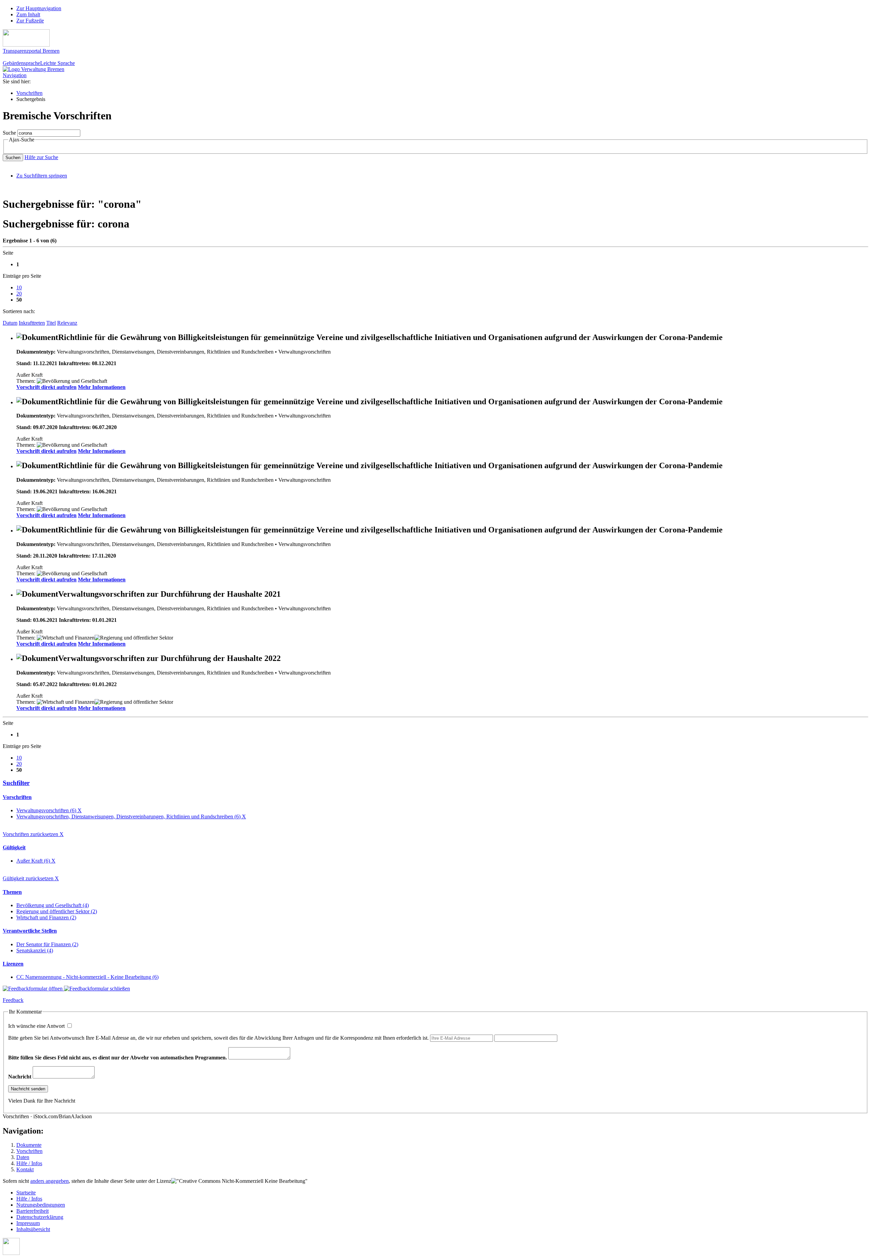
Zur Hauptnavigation (38, 8)
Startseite (26, 1192)
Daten (22, 1157)
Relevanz (67, 323)
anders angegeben (49, 1181)
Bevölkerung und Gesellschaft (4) (52, 905)
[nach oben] (11, 1253)
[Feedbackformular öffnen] (33, 988)
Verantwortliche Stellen (30, 931)
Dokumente (29, 1145)
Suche (9, 133)
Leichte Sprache (57, 63)
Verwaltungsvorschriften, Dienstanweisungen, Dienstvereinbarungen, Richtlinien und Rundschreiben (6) (131, 816)
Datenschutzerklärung (39, 1217)
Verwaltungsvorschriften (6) (49, 810)
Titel (51, 323)
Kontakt (25, 1169)
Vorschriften (29, 93)
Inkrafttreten (32, 323)
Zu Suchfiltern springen (41, 175)
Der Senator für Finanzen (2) (47, 944)
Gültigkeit (14, 847)
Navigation (15, 75)
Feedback (13, 1000)
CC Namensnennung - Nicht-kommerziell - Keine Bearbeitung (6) (87, 977)
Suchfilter (16, 782)
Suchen (12, 157)
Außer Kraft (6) (35, 861)
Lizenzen (13, 964)
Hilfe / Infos (29, 1163)
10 (19, 287)
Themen (12, 892)
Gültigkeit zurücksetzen (31, 878)
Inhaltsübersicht (33, 1229)
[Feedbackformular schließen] (97, 988)
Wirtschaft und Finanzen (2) (46, 917)
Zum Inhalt (28, 14)
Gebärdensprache (21, 63)
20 (19, 293)
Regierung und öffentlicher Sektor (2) (56, 911)
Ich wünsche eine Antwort (37, 1026)
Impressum (28, 1223)
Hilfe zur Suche (41, 157)
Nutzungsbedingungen (40, 1205)
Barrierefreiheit (32, 1211)
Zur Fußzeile (30, 20)
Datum (10, 323)
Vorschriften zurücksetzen (33, 834)
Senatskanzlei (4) (34, 950)
